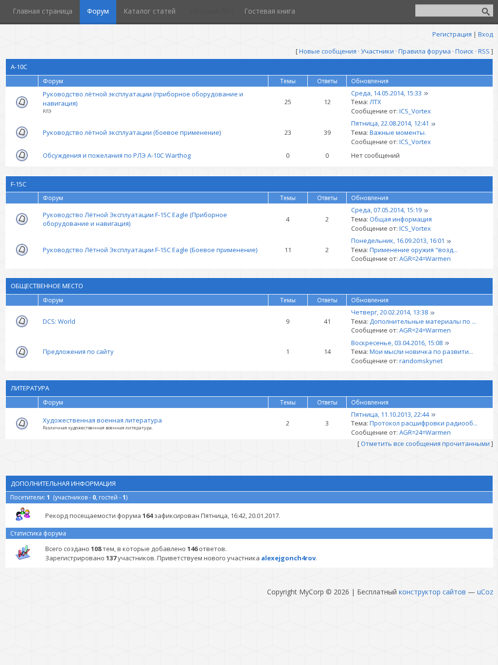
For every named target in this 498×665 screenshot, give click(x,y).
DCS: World (59, 321)
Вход (485, 34)
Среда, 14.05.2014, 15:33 (386, 93)
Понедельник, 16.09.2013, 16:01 (398, 240)
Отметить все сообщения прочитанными (425, 443)
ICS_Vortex (415, 111)
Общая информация (401, 219)
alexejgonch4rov (288, 558)
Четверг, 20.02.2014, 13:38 (389, 312)
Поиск (464, 51)
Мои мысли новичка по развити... (421, 351)
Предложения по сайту (78, 351)
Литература (30, 388)
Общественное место (47, 285)
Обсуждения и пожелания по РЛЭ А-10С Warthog (117, 155)
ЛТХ (375, 101)
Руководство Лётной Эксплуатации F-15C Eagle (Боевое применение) (150, 249)
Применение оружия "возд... (414, 249)
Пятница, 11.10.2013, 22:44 (390, 414)
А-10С (19, 66)
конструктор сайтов (432, 591)
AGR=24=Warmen (425, 258)
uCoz (485, 591)
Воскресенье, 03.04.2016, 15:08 (397, 342)
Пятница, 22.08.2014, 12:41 (390, 123)
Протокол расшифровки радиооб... (424, 423)
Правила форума (424, 51)
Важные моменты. (398, 132)
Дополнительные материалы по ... (423, 321)
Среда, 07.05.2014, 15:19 (386, 209)
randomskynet (421, 360)
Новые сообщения (327, 51)
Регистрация (452, 34)
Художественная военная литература (102, 420)
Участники (377, 51)
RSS (484, 51)
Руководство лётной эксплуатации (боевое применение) (132, 132)
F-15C (18, 184)
